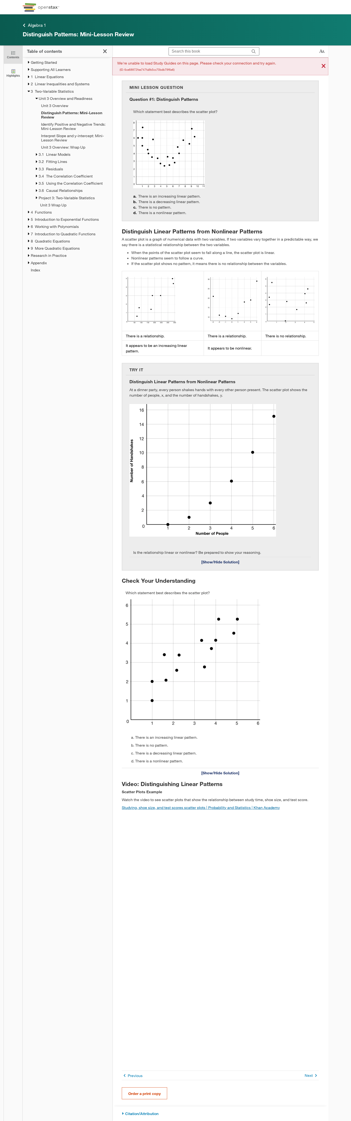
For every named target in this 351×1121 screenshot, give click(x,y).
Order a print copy (144, 1093)
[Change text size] (321, 51)
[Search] (253, 51)
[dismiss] (323, 66)
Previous (135, 1075)
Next (309, 1075)
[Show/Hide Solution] (220, 561)
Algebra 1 (37, 25)
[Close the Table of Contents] (105, 51)
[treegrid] (67, 166)
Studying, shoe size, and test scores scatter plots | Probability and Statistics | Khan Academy (201, 807)
